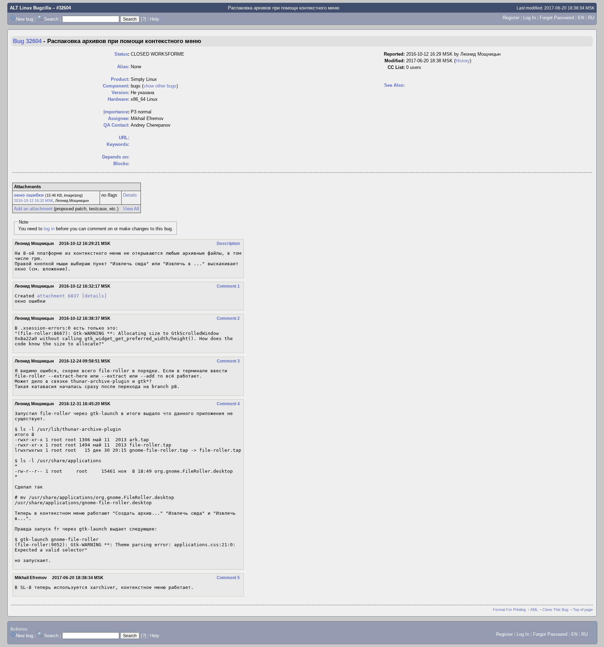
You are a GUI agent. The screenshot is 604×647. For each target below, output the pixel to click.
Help (154, 19)
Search (51, 19)
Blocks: (121, 163)
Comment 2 (228, 318)
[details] (94, 295)
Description (228, 243)
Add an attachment (33, 208)
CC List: (396, 67)
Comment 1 (228, 286)
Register (511, 17)
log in (49, 228)
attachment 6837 (58, 295)
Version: (120, 92)
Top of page (583, 609)
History (462, 60)
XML (534, 609)
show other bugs (160, 86)
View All (131, 208)
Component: (116, 86)
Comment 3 (228, 361)
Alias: (123, 66)
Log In (529, 17)
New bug (24, 19)
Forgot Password (557, 17)
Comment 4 (228, 403)
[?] (143, 19)
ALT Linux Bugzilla (30, 7)
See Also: (394, 85)
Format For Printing (509, 609)
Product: (120, 79)
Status (121, 54)
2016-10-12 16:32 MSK (33, 200)
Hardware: (118, 99)
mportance (115, 111)
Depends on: (115, 157)
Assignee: (118, 118)
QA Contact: (116, 125)
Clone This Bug (555, 609)
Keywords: (118, 144)
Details (130, 195)
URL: (124, 137)
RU (591, 17)
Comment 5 (228, 577)
